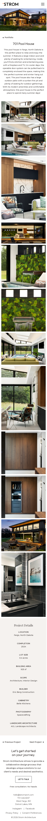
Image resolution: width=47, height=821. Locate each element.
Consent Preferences (32, 813)
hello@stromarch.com (23, 795)
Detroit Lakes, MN (23, 804)
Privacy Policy (12, 813)
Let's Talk (23, 779)
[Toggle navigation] (42, 4)
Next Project (36, 742)
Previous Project (13, 742)
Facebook (30, 808)
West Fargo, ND (23, 801)
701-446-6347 (23, 798)
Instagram (17, 808)
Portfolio (9, 37)
